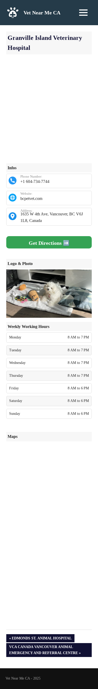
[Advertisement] (49, 114)
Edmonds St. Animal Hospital (41, 639)
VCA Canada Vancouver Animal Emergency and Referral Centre (43, 650)
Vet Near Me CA (42, 12)
